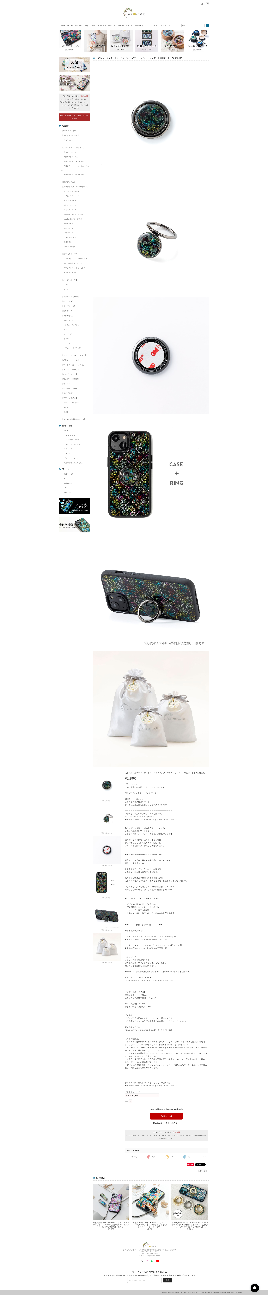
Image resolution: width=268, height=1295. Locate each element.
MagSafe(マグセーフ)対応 (73, 219)
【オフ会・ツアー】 (69, 388)
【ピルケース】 (67, 311)
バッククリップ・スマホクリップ (75, 259)
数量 (126, 1102)
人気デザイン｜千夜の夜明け (74, 161)
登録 (167, 1280)
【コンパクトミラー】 (70, 296)
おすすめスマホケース (71, 191)
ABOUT (67, 431)
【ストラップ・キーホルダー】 (74, 355)
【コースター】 (67, 384)
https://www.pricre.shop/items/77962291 (147, 939)
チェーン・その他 (70, 272)
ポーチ (66, 289)
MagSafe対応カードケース (73, 263)
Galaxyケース (68, 233)
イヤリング (67, 334)
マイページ (68, 449)
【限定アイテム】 (68, 182)
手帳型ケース (68, 224)
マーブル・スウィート (71, 403)
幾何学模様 (67, 242)
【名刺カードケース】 (70, 360)
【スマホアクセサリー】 (71, 254)
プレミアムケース (70, 205)
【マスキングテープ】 (70, 369)
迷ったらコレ (68, 140)
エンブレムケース (70, 201)
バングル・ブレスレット (72, 325)
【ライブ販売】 (67, 393)
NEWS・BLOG (69, 435)
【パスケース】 (67, 301)
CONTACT (68, 454)
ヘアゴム (67, 343)
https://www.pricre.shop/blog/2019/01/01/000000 (149, 980)
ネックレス (67, 339)
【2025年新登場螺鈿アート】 (73, 419)
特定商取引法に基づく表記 (73, 463)
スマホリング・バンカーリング (74, 268)
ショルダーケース (70, 210)
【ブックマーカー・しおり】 (73, 365)
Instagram (68, 483)
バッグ (66, 285)
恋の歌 (66, 412)
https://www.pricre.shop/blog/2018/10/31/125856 (148, 1030)
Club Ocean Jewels (71, 440)
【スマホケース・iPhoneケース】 (75, 187)
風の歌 (66, 407)
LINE (66, 488)
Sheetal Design (69, 247)
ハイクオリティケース (71, 196)
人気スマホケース (70, 152)
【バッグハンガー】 (69, 374)
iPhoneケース (68, 228)
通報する (202, 1171)
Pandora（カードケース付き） (74, 214)
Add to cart (166, 1116)
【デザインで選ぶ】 (69, 398)
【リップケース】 (68, 306)
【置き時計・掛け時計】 (71, 379)
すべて (134, 1157)
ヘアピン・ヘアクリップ (72, 348)
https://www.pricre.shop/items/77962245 (147, 948)
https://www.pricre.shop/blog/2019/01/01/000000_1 (152, 819)
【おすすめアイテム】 (70, 135)
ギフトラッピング (132, 1092)
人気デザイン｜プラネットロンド (75, 174)
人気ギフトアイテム (71, 157)
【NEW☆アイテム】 (69, 130)
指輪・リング (68, 320)
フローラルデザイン (71, 237)
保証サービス (69, 474)
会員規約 (239, 1292)
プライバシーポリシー (72, 458)
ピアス (66, 329)
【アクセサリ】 (67, 315)
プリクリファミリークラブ (73, 444)
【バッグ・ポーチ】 (69, 280)
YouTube (67, 492)
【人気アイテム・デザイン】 (73, 147)
